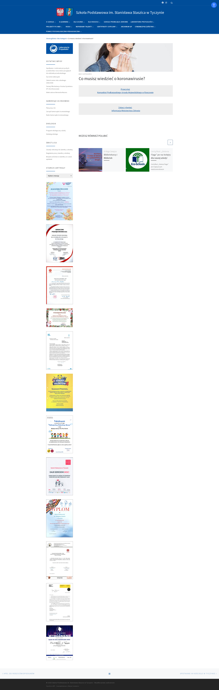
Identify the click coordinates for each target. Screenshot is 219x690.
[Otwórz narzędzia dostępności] (214, 5)
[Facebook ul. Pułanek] (163, 2)
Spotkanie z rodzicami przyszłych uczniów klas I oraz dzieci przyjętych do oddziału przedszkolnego (58, 70)
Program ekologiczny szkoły (56, 131)
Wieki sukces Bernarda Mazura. (56, 92)
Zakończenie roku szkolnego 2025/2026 (56, 81)
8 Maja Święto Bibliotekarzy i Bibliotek (110, 154)
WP (54, 686)
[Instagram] (166, 2)
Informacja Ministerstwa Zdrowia (126, 110)
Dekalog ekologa (52, 134)
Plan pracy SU (51, 108)
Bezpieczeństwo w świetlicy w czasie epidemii (59, 158)
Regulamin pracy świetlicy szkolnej (58, 153)
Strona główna (51, 38)
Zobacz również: (125, 107)
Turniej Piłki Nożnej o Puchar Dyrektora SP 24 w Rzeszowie (59, 87)
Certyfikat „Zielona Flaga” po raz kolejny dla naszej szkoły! (161, 154)
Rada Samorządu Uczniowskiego (57, 115)
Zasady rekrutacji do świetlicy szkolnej (59, 150)
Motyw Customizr (73, 686)
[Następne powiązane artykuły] (170, 142)
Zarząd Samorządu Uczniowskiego (58, 111)
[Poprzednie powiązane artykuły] (164, 142)
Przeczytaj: (125, 89)
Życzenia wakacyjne (53, 77)
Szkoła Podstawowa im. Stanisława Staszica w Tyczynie (72, 683)
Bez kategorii (62, 38)
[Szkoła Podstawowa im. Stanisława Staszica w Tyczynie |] (64, 12)
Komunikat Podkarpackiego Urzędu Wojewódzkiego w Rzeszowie (125, 92)
